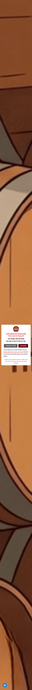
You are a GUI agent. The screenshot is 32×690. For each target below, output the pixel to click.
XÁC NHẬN (23, 345)
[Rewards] (5, 685)
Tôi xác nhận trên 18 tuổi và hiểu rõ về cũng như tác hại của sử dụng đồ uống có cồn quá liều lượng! (16, 353)
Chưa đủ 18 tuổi (11, 345)
